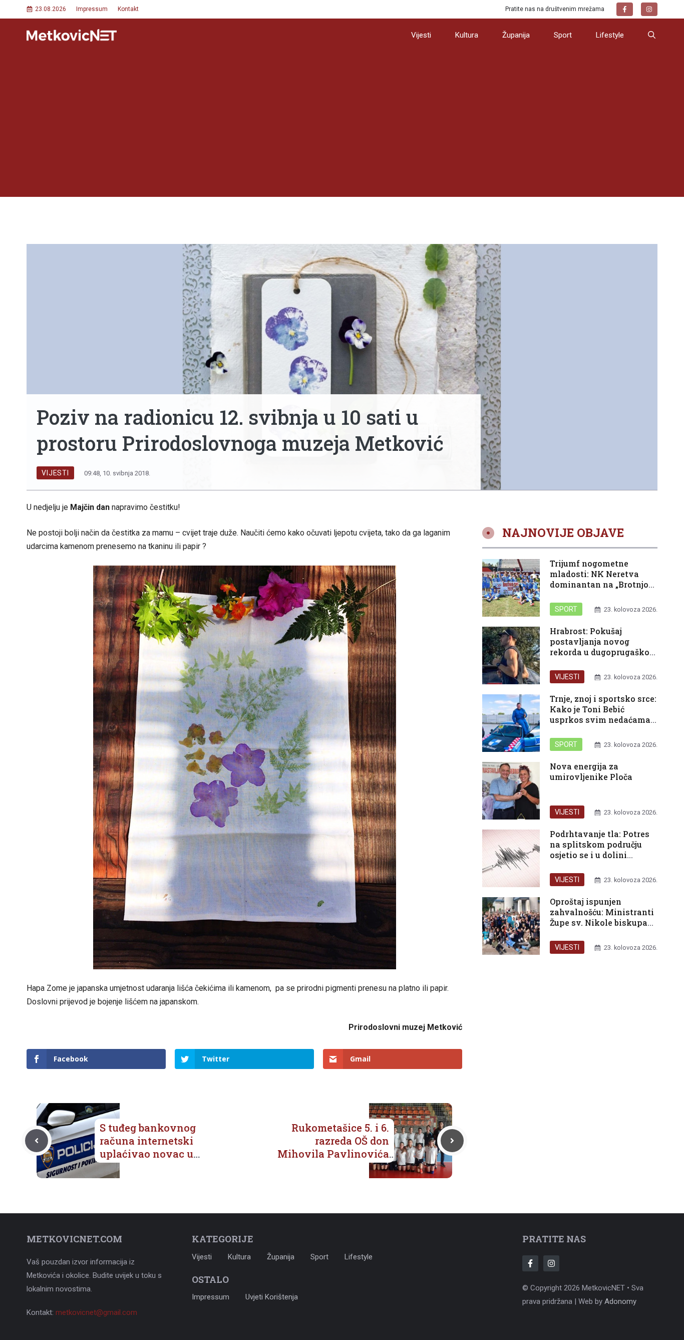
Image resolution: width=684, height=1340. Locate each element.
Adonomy (620, 1301)
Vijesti (421, 35)
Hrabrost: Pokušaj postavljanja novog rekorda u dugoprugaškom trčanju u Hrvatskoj (603, 647)
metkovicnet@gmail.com (96, 1312)
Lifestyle (610, 35)
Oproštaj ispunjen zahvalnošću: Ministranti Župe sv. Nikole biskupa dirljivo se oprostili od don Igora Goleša (602, 923)
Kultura (466, 35)
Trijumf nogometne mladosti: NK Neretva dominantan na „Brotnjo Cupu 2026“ (599, 579)
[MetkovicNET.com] (72, 35)
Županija (516, 35)
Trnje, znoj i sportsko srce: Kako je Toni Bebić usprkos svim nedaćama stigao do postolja (603, 714)
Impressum (92, 9)
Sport (563, 35)
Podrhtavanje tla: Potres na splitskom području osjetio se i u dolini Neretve (599, 850)
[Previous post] (37, 1141)
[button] (651, 35)
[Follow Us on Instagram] (551, 1263)
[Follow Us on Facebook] (530, 1263)
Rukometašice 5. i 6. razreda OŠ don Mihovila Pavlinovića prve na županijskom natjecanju (333, 1153)
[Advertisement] (342, 127)
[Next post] (452, 1141)
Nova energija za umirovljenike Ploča (591, 771)
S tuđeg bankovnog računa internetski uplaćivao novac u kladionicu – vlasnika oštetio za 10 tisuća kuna (155, 1160)
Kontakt (128, 9)
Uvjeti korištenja (271, 1296)
